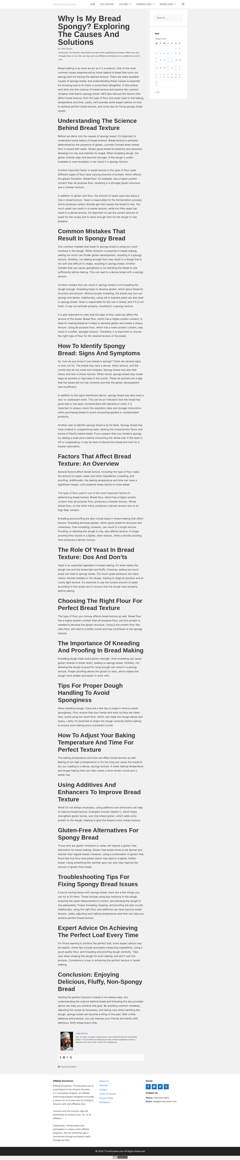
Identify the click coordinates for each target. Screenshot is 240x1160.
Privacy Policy (106, 1098)
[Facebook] (60, 1057)
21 (172, 68)
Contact (103, 1089)
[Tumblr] (71, 1057)
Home (92, 4)
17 (157, 68)
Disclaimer (104, 1102)
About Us (104, 1081)
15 (176, 60)
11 (160, 60)
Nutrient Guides (167, 4)
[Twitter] (67, 1057)
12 (164, 60)
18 (161, 68)
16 (180, 60)
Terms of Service (107, 1094)
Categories (123, 4)
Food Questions (107, 4)
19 (164, 68)
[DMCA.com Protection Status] (120, 1157)
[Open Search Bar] (183, 4)
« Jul (157, 92)
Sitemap (103, 1085)
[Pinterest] (64, 1057)
